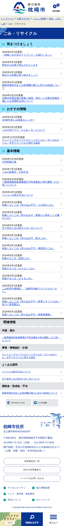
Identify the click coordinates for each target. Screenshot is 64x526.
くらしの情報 (39, 19)
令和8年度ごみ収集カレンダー (18, 119)
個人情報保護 (43, 487)
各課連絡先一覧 (32, 461)
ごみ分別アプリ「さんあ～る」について (23, 130)
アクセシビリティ (16, 487)
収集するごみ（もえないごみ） (18, 268)
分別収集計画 (9, 161)
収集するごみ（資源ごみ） (16, 258)
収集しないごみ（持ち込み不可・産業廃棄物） (27, 314)
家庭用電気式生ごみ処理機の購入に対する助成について (30, 393)
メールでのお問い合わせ (32, 478)
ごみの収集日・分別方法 (15, 172)
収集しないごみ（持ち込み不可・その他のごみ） (28, 205)
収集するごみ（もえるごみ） (17, 278)
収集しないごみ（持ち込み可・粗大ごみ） (24, 238)
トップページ (7, 19)
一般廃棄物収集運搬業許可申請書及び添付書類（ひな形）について (31, 339)
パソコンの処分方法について (17, 195)
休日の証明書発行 (32, 469)
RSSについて (14, 499)
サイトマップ (43, 499)
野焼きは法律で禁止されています (20, 65)
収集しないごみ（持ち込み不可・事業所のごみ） (28, 248)
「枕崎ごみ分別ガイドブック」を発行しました (27, 54)
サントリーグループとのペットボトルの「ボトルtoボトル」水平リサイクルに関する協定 (30, 141)
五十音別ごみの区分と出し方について (22, 228)
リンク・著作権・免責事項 (21, 493)
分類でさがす (23, 19)
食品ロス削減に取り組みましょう (20, 75)
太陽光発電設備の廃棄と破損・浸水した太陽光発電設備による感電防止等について (30, 99)
